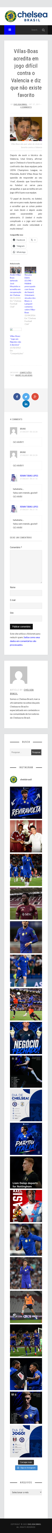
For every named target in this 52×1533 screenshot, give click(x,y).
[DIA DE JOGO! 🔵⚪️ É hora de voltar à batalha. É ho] (26, 1441)
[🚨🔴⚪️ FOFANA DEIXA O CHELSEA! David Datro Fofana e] (26, 903)
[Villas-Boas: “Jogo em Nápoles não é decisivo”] (16, 331)
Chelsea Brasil (20, 104)
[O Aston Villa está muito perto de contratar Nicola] (26, 1240)
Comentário (16, 547)
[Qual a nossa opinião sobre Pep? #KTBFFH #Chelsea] (26, 937)
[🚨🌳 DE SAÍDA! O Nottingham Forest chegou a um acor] (26, 1307)
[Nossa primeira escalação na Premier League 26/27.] (26, 1408)
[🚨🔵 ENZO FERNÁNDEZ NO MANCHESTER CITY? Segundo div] (26, 1273)
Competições (26, 373)
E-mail (12, 600)
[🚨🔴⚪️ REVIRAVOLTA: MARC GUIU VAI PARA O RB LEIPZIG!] (26, 803)
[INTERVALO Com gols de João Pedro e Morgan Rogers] (26, 1374)
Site (12, 612)
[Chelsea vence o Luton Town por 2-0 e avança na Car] (26, 1004)
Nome (12, 587)
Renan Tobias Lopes (29, 476)
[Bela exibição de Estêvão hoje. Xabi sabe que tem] (26, 870)
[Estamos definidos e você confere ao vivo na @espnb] (26, 1072)
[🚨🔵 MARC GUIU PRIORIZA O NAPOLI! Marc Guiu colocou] (26, 1139)
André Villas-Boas (23, 375)
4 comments (26, 107)
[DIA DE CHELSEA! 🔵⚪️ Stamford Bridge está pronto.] (26, 1105)
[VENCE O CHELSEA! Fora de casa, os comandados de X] (26, 1340)
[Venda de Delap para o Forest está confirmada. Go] (26, 1172)
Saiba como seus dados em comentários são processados (25, 641)
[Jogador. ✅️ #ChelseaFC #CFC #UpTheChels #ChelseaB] (26, 971)
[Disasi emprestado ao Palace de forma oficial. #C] (26, 1206)
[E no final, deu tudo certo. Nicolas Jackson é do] (26, 836)
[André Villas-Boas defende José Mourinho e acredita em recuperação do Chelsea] (16, 270)
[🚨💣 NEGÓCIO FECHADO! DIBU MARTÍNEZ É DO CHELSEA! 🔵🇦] (26, 1038)
